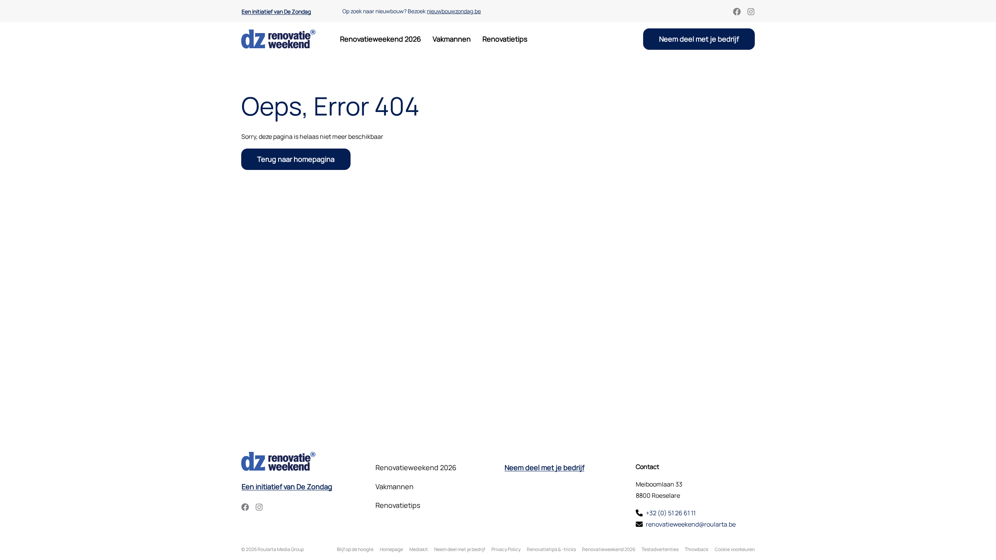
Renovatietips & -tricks (551, 549)
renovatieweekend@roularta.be (691, 524)
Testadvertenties (660, 549)
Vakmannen (452, 39)
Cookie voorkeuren (735, 549)
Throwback (696, 549)
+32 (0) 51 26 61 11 (671, 513)
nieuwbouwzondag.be (454, 11)
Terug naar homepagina (296, 159)
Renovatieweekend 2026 (380, 39)
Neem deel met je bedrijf (699, 39)
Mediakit (418, 549)
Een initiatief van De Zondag (276, 12)
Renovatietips (504, 39)
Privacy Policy (506, 549)
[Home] (278, 39)
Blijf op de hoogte (355, 549)
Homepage (391, 549)
